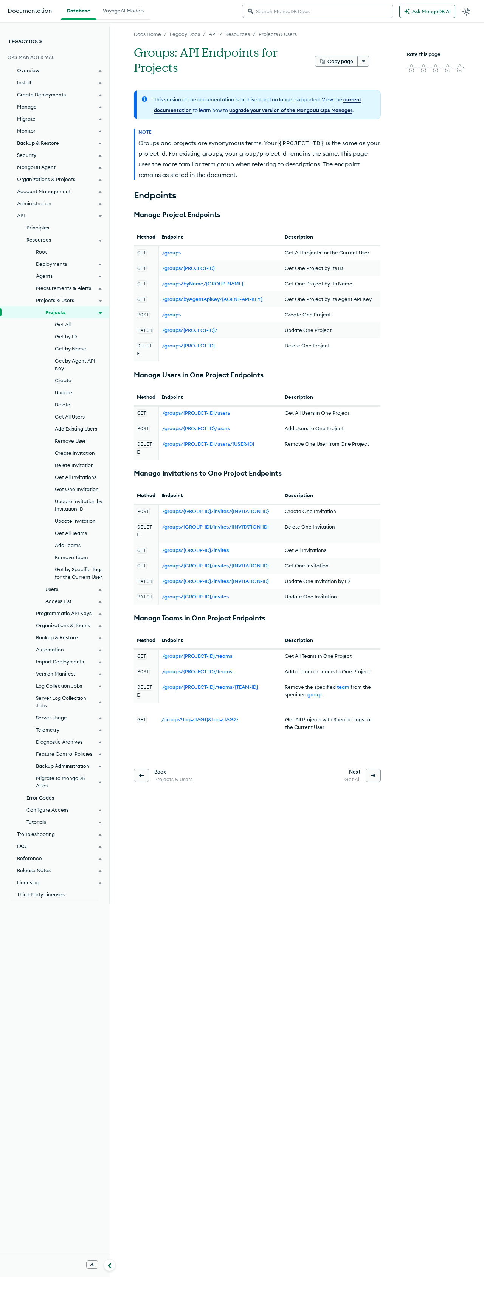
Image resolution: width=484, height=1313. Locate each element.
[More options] (363, 61)
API (213, 34)
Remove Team (71, 557)
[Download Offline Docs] (92, 1264)
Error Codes (40, 798)
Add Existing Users (76, 429)
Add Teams (68, 545)
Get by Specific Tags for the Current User (78, 573)
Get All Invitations (75, 477)
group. (315, 694)
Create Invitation (75, 453)
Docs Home (147, 34)
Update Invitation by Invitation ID (78, 505)
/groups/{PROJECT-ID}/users (196, 413)
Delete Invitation (74, 465)
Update (63, 392)
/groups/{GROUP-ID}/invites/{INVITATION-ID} (215, 511)
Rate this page (424, 54)
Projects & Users (278, 34)
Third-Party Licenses (41, 894)
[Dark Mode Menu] (466, 11)
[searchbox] (317, 11)
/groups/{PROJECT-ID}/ (189, 330)
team (343, 687)
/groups (171, 253)
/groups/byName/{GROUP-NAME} (202, 284)
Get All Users (70, 417)
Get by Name (70, 349)
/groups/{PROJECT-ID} (188, 268)
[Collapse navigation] (110, 1265)
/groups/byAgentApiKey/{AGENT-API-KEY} (212, 299)
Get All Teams (71, 533)
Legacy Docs (185, 34)
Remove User (70, 441)
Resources (237, 34)
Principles (37, 228)
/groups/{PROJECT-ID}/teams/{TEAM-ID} (210, 687)
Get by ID (66, 336)
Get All (63, 324)
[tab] (78, 10)
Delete (62, 404)
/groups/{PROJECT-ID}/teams (197, 656)
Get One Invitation (77, 489)
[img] (411, 68)
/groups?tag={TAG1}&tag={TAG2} (199, 719)
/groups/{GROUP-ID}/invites (195, 550)
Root (41, 252)
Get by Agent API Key (75, 364)
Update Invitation (75, 521)
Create (63, 380)
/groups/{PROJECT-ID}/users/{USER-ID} (208, 444)
